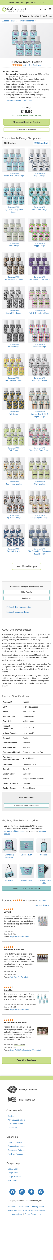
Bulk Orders (12, 1180)
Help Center (47, 16)
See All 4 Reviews (26, 1060)
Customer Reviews (15, 1123)
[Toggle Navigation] (40, 9)
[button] (49, 9)
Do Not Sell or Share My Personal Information (26, 1210)
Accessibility (17, 1214)
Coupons (12, 1206)
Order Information (15, 1142)
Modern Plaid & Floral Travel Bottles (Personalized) (25, 1050)
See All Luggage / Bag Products (26, 888)
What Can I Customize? (26, 130)
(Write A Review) (42, 905)
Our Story (12, 1116)
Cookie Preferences (33, 1214)
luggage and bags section (15, 831)
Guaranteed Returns (16, 1150)
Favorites (35, 16)
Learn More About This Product (19, 100)
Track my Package (15, 1154)
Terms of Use (23, 1206)
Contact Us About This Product (26, 805)
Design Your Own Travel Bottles (19, 937)
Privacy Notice (38, 1206)
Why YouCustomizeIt (16, 1120)
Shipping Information (16, 1146)
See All (19, 607)
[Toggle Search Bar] (45, 9)
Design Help (13, 1172)
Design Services (14, 1176)
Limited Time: (26, 3)
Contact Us (26, 598)
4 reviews (41, 900)
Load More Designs (26, 566)
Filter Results (26, 592)
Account (25, 16)
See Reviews (32, 65)
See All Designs (14, 1168)
